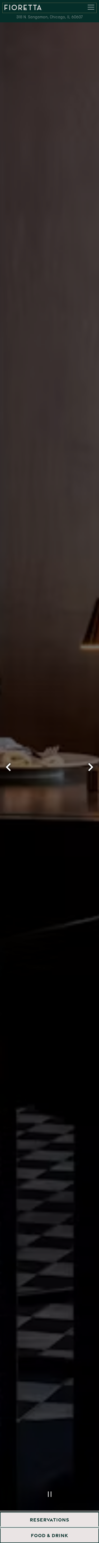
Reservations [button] (49, 1520)
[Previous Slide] (8, 767)
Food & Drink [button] (49, 1535)
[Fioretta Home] (22, 7)
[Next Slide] (90, 767)
